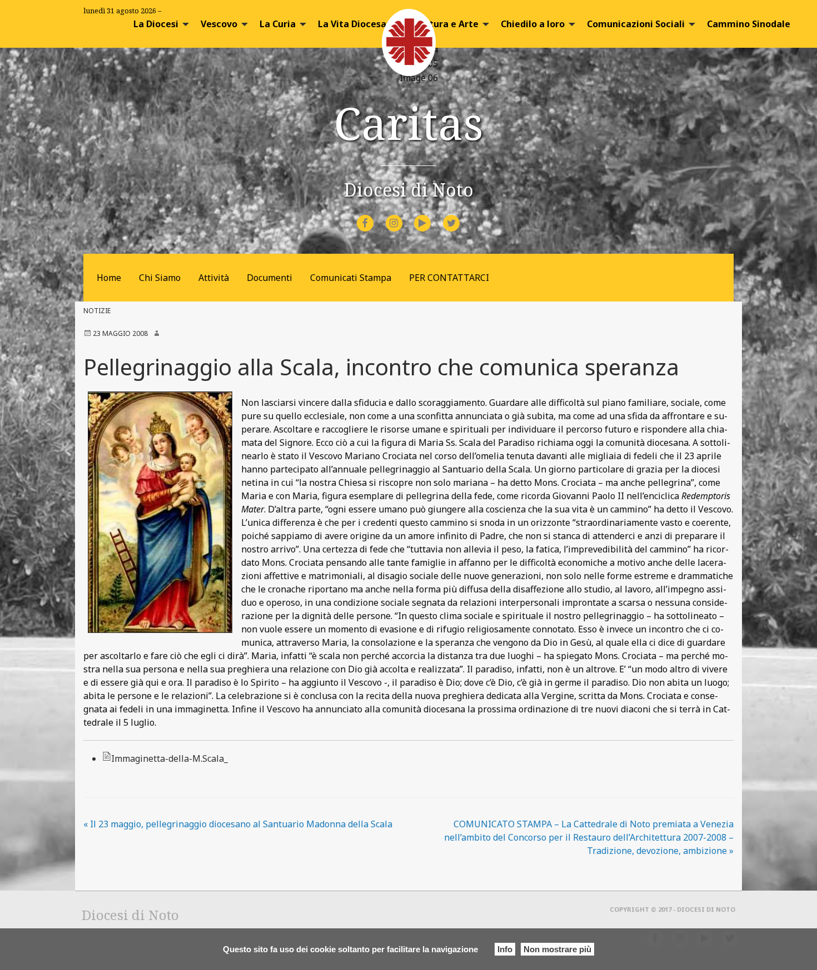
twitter (460, 215)
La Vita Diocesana (357, 24)
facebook (375, 215)
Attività (213, 278)
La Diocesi (155, 24)
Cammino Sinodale (748, 24)
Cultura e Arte (447, 24)
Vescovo (219, 24)
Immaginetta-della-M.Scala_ (169, 758)
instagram (403, 215)
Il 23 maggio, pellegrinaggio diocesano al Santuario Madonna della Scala (237, 824)
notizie (97, 310)
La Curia (278, 24)
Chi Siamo (160, 278)
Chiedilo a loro (533, 24)
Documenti (269, 278)
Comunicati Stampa (350, 278)
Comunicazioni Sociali (636, 24)
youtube (432, 215)
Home (109, 278)
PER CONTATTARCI (449, 278)
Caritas (408, 122)
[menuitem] (158, 23)
